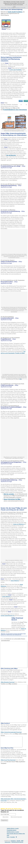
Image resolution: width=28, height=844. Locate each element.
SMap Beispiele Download (7, 682)
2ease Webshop (15, 580)
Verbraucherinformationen (17, 842)
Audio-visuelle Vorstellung (15, 12)
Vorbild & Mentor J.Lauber (13, 828)
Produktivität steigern (11, 830)
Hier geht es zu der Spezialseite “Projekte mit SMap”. (13, 352)
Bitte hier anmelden (9, 494)
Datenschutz (7, 842)
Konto (8, 837)
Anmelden (12, 837)
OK (14, 6)
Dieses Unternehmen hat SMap (12, 499)
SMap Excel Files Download (8, 760)
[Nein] (26, 4)
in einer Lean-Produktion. (15, 69)
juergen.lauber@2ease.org (7, 615)
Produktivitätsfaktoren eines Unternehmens (15, 109)
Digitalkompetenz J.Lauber (13, 832)
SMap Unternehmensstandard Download (11, 732)
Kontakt (18, 840)
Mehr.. (21, 379)
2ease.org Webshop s (18, 524)
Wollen (21, 101)
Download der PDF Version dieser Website (17, 55)
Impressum (13, 840)
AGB (22, 840)
